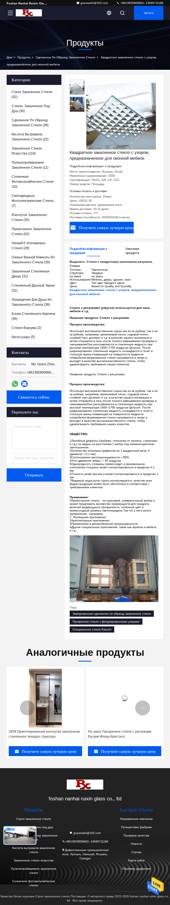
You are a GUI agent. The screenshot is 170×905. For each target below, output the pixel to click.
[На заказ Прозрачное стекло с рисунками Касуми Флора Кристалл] (61, 698)
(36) (31, 108)
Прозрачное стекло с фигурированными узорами (106, 621)
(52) (32, 94)
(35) (29, 217)
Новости (136, 843)
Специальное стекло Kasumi (92, 629)
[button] (27, 707)
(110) (27, 151)
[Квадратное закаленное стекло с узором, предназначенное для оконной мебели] (121, 115)
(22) (30, 136)
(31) (30, 274)
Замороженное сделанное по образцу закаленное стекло (112, 613)
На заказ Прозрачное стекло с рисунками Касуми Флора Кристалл (56, 734)
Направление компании (136, 818)
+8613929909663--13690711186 (141, 3)
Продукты (23, 57)
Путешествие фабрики (136, 827)
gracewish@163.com (94, 3)
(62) (31, 231)
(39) (33, 259)
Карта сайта (136, 860)
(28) (28, 245)
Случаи (136, 852)
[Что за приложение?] (15, 384)
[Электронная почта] (24, 383)
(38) (30, 122)
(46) (33, 316)
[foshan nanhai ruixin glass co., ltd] (29, 13)
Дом (9, 57)
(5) (23, 337)
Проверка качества (136, 835)
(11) (30, 165)
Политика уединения (136, 868)
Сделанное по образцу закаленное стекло (65, 57)
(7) (32, 200)
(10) (33, 181)
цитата (148, 13)
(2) (26, 328)
